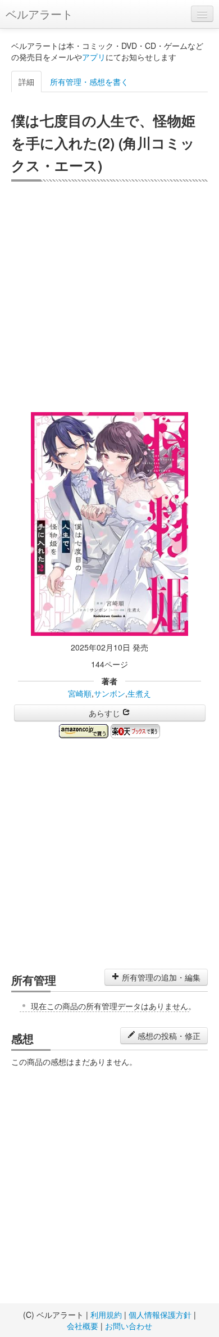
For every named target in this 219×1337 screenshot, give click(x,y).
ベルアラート (39, 14)
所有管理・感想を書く (89, 81)
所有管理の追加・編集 (160, 977)
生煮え (139, 693)
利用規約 (106, 1314)
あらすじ (105, 713)
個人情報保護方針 (160, 1314)
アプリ (94, 56)
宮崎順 (80, 693)
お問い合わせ (128, 1325)
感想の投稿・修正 (167, 1035)
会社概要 (82, 1325)
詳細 (26, 81)
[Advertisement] (109, 296)
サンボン (109, 693)
